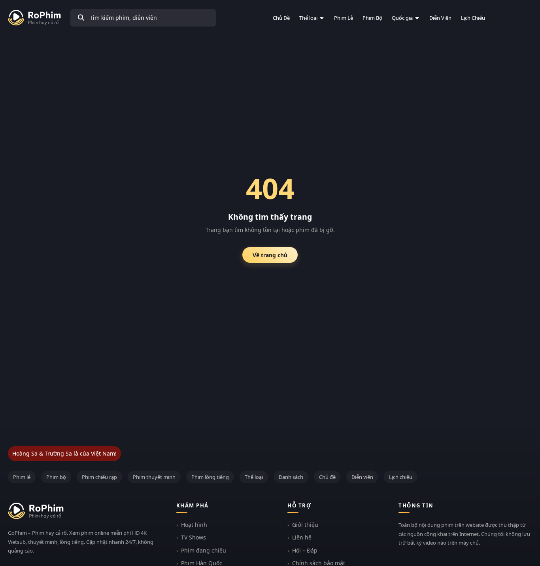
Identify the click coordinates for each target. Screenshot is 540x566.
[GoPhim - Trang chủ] (34, 18)
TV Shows (193, 537)
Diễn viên (440, 17)
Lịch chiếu (473, 17)
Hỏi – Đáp (304, 550)
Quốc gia (402, 17)
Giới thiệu (305, 524)
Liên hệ (302, 537)
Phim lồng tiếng (210, 477)
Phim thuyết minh (154, 477)
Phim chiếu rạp (99, 477)
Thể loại (308, 17)
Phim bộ (372, 17)
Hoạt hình (194, 524)
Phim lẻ (343, 17)
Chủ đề (281, 17)
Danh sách (291, 477)
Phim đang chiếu (203, 550)
